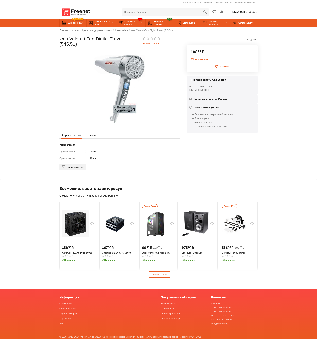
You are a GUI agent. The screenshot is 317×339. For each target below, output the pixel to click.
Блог (61, 323)
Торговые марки (68, 313)
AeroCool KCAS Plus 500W (77, 252)
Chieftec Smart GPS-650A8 (117, 252)
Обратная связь (68, 308)
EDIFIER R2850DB (192, 252)
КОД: (249, 39)
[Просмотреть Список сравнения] (221, 12)
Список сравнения (171, 313)
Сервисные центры (171, 318)
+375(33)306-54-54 (221, 311)
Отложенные (168, 308)
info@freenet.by (219, 323)
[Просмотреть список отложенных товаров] (214, 12)
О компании (65, 303)
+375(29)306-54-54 (221, 307)
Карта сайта (65, 318)
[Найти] (205, 12)
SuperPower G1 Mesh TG (156, 252)
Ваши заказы (168, 303)
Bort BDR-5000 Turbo (234, 252)
